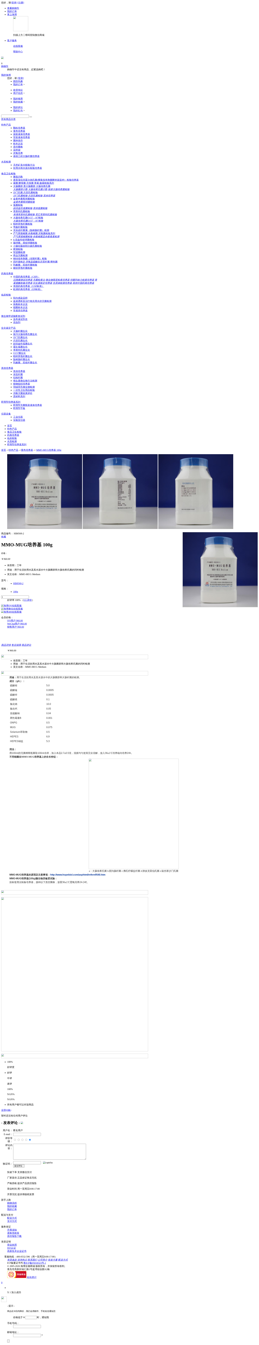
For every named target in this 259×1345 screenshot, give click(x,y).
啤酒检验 (18, 249)
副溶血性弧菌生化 (22, 343)
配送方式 (12, 1218)
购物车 (4, 66)
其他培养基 (49, 195)
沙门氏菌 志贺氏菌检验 (25, 192)
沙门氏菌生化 (20, 337)
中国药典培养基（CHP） (26, 276)
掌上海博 (12, 14)
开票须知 (12, 1230)
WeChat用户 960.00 (17, 623)
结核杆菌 (18, 377)
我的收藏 (18, 102)
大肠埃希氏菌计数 (37, 189)
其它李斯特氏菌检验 (46, 214)
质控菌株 (18, 146)
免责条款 (12, 1260)
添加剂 (16, 322)
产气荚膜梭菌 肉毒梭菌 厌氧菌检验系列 (34, 233)
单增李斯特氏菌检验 (24, 214)
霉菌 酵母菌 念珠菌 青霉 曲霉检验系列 (33, 183)
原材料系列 (19, 396)
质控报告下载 (14, 1236)
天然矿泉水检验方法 (24, 165)
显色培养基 (19, 131)
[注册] (21, 2)
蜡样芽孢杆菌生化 (22, 356)
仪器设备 (6, 414)
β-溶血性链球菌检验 (23, 239)
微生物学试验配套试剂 (13, 316)
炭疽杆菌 (18, 374)
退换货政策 (13, 1233)
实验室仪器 (19, 420)
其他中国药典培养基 (83, 283)
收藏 (3, 536)
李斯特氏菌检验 (21, 211)
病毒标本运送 (20, 304)
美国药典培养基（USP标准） (28, 286)
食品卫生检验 (8, 173)
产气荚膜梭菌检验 (22, 236)
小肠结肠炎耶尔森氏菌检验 (27, 246)
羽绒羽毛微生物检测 (24, 387)
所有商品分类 (8, 119)
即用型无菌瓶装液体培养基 (27, 405)
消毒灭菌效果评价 (22, 393)
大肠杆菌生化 (20, 331)
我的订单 (12, 11)
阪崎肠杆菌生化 (21, 359)
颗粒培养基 (19, 128)
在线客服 (18, 46)
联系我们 (32, 1260)
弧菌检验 (18, 205)
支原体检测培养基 (62, 283)
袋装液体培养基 (21, 134)
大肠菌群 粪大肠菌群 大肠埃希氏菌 (31, 186)
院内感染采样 (20, 298)
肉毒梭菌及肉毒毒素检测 (46, 236)
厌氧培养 (18, 153)
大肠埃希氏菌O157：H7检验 (28, 217)
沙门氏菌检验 (20, 195)
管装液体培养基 (21, 137)
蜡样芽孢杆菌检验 (22, 224)
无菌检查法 (39, 280)
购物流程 (12, 1203)
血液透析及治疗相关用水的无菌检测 (32, 301)
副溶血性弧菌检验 (22, 208)
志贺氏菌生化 (20, 340)
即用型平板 (19, 408)
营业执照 (12, 1245)
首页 (9, 425)
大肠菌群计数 (20, 189)
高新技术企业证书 (16, 1251)
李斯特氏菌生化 (21, 350)
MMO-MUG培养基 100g (48, 450)
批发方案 (53, 1260)
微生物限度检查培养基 (58, 280)
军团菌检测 (19, 252)
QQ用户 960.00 (15, 620)
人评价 (28, 600)
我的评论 (18, 107)
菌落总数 (18, 176)
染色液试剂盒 (20, 319)
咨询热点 (22, 1260)
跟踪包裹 (18, 81)
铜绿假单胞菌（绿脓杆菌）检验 (30, 258)
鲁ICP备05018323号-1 (35, 1263)
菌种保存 (18, 140)
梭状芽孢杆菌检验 (22, 268)
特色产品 (6, 124)
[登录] (14, 2)
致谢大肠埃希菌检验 (59, 189)
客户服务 (12, 40)
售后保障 (16, 645)
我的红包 (18, 110)
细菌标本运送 (20, 307)
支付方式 (12, 1221)
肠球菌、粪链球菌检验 (25, 243)
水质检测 (6, 161)
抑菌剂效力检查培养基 (82, 280)
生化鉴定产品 (8, 328)
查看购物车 (13, 8)
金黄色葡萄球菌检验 (24, 198)
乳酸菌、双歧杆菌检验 (25, 265)
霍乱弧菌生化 (20, 347)
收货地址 (18, 90)
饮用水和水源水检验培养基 (27, 168)
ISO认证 (11, 1248)
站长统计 (32, 1277)
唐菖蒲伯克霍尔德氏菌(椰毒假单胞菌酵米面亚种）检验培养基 (46, 180)
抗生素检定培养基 (42, 283)
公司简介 (42, 1260)
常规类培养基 (20, 310)
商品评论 (26, 645)
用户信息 (18, 93)
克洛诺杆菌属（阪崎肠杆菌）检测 (31, 230)
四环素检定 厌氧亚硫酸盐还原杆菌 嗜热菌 (35, 261)
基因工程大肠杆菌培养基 (26, 156)
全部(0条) (6, 1110)
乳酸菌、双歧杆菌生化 (25, 362)
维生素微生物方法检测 (25, 380)
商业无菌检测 (20, 255)
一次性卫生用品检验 (24, 390)
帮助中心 (18, 51)
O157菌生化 (19, 353)
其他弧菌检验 (40, 208)
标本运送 (18, 143)
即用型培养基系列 (10, 402)
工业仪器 (18, 417)
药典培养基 (7, 273)
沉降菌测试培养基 (22, 280)
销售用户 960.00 (15, 627)
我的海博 (6, 75)
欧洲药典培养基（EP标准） (27, 289)
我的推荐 (18, 98)
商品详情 (6, 645)
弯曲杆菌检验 (20, 227)
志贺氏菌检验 (35, 195)
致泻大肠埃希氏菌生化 (25, 334)
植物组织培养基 (21, 384)
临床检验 (6, 295)
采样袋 (16, 150)
